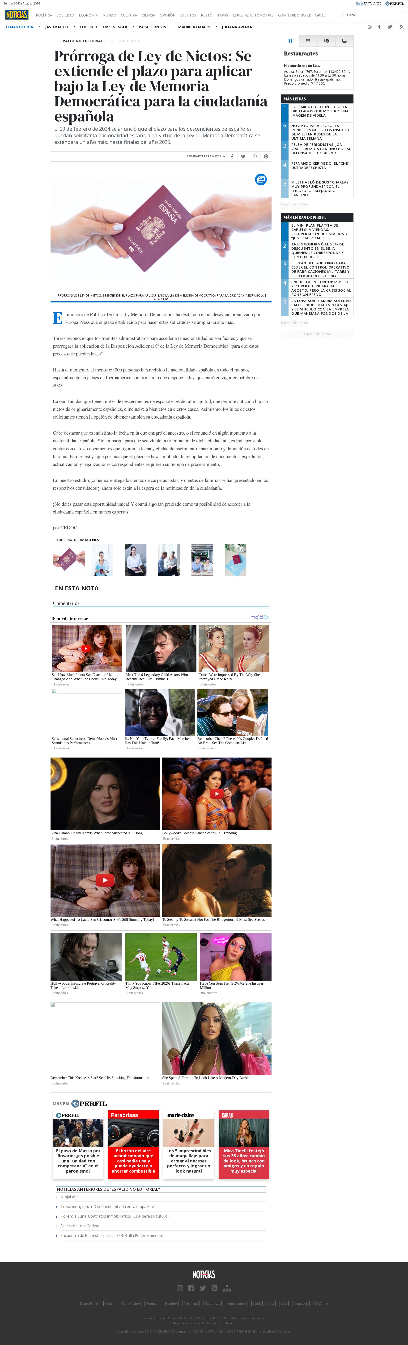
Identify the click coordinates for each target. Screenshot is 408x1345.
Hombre (171, 1303)
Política (44, 15)
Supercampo (236, 1303)
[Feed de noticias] (401, 28)
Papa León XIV (153, 26)
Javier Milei (57, 26)
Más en (60, 1103)
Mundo (109, 15)
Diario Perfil (89, 1303)
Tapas (222, 15)
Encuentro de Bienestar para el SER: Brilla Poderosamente (111, 1235)
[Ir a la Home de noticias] (204, 1274)
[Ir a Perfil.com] (394, 3)
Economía (88, 15)
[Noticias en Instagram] (370, 28)
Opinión (167, 15)
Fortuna (151, 1303)
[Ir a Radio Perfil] (369, 3)
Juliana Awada (237, 26)
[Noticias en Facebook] (379, 28)
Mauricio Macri (194, 26)
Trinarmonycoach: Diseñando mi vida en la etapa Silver (108, 1206)
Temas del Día (19, 26)
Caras (109, 1303)
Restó (206, 15)
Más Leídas (295, 99)
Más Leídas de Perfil (305, 217)
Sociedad (65, 15)
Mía (284, 1303)
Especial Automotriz (253, 15)
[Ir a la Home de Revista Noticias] (17, 15)
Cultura (129, 15)
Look (257, 1303)
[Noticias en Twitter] (390, 28)
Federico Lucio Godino (79, 1225)
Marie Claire (130, 1303)
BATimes (321, 1303)
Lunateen (301, 1303)
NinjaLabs (69, 1196)
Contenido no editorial (301, 15)
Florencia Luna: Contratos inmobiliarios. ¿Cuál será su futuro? (114, 1216)
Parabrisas (212, 1303)
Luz (271, 1303)
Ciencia (148, 15)
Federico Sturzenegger (104, 26)
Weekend (191, 1303)
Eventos (188, 15)
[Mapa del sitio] (227, 1288)
